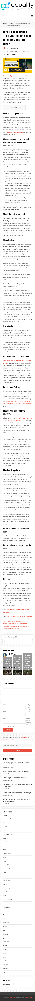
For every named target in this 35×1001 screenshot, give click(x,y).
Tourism (5, 945)
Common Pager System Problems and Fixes (14, 778)
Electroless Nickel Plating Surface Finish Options (16, 771)
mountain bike (24, 624)
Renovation (6, 922)
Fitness (4, 861)
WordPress (29, 997)
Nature (4, 903)
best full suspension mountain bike (18, 616)
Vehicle (4, 957)
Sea (4, 930)
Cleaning (5, 823)
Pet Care (5, 911)
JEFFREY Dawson (13, 48)
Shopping (5, 934)
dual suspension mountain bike (20, 619)
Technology (6, 942)
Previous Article (13, 637)
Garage (5, 872)
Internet (5, 892)
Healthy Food (6, 880)
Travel (4, 949)
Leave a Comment (11, 54)
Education (5, 838)
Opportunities (6, 907)
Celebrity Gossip (7, 819)
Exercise (5, 849)
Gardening (5, 876)
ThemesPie (12, 997)
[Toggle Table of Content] (21, 107)
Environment (6, 846)
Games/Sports (6, 869)
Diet (4, 830)
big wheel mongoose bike (14, 132)
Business (5, 815)
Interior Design (6, 888)
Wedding (5, 961)
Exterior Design (7, 853)
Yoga (4, 972)
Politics (5, 919)
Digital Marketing (7, 834)
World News (6, 968)
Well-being (5, 965)
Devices (5, 826)
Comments (6, 687)
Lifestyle (5, 895)
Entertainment (6, 842)
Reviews (11, 23)
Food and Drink (7, 865)
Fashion (5, 857)
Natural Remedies (7, 899)
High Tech (5, 884)
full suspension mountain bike (12, 621)
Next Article (8, 642)
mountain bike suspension (11, 626)
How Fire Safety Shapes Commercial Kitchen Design (17, 793)
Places (4, 915)
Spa (4, 938)
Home (5, 23)
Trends (4, 953)
